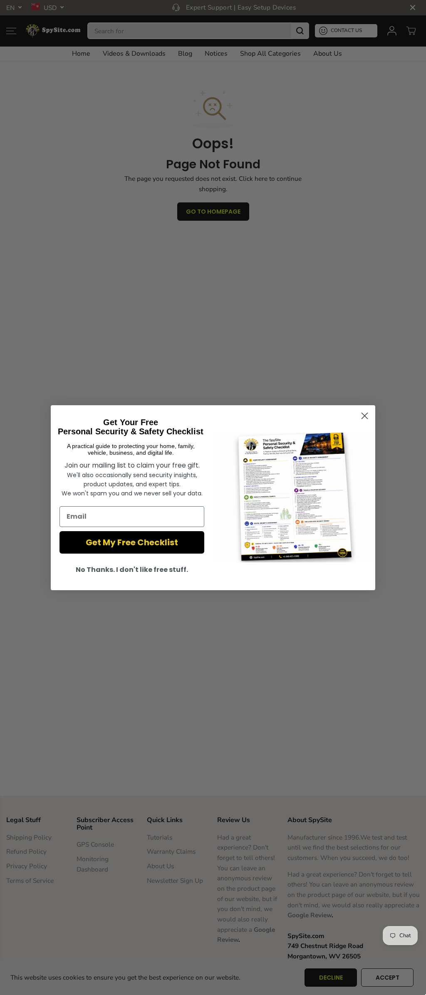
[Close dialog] (364, 416)
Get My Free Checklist (132, 542)
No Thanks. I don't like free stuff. (132, 569)
